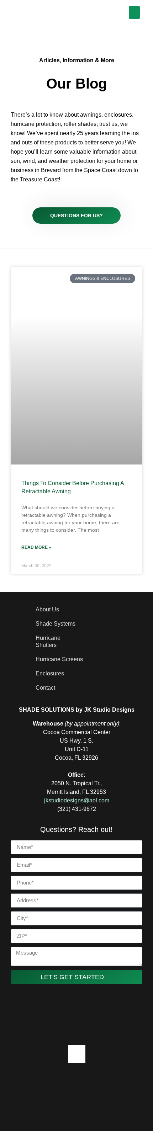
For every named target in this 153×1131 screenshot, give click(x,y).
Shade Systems (55, 624)
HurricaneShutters (48, 641)
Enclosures (50, 673)
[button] (134, 12)
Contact (45, 688)
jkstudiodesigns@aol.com (76, 800)
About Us (47, 609)
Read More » (36, 547)
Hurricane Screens (59, 659)
